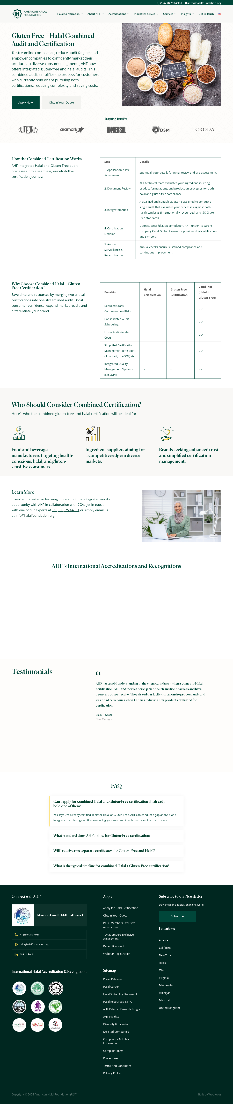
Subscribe (177, 916)
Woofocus (214, 1094)
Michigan (165, 993)
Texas (162, 963)
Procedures (110, 1058)
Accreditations (117, 14)
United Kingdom (169, 1008)
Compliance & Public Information (116, 1041)
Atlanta (163, 940)
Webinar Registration (116, 954)
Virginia (164, 978)
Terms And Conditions (117, 1066)
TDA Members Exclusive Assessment (118, 937)
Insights (186, 14)
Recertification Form (116, 946)
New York (165, 955)
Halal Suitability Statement (120, 994)
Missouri (164, 1000)
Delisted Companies (116, 1032)
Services (168, 14)
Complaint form (113, 1051)
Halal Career (111, 987)
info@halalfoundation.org (35, 515)
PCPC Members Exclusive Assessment (119, 925)
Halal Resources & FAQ (117, 1002)
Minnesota (166, 985)
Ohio (162, 970)
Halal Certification (68, 14)
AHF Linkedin (27, 954)
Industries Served (144, 14)
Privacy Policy (112, 1073)
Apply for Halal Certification (120, 908)
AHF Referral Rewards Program (123, 1009)
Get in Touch (206, 14)
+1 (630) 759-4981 (171, 3)
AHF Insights (111, 1017)
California (165, 948)
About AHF (94, 14)
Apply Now (25, 102)
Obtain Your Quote (61, 102)
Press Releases (112, 979)
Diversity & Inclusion (116, 1024)
